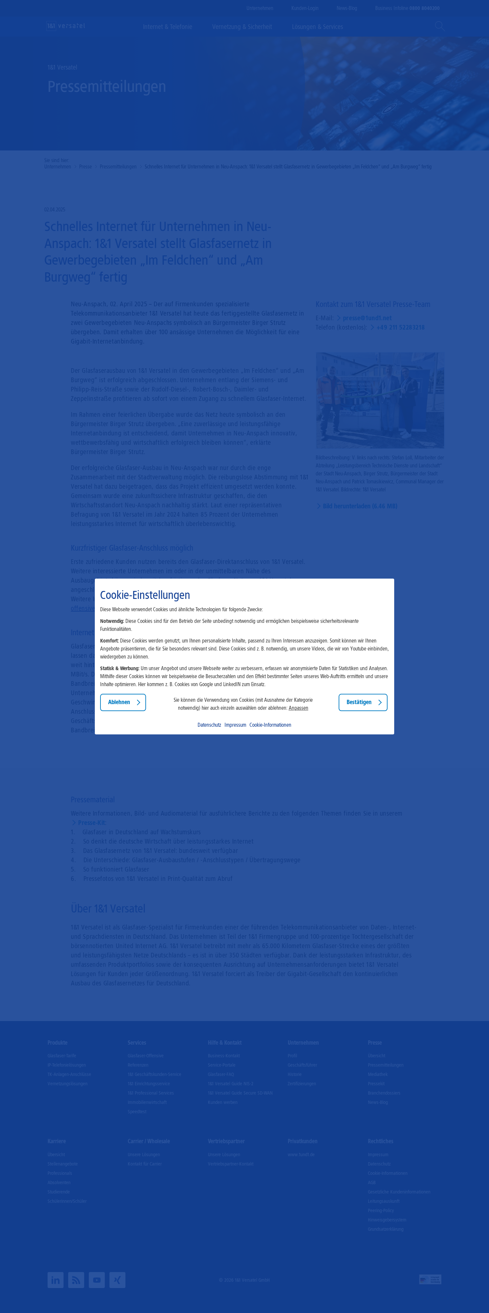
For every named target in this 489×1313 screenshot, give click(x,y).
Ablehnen (119, 702)
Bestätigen (359, 702)
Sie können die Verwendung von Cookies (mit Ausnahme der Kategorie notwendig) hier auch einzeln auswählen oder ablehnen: (243, 704)
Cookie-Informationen (270, 725)
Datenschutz (209, 725)
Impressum (235, 725)
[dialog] (244, 656)
